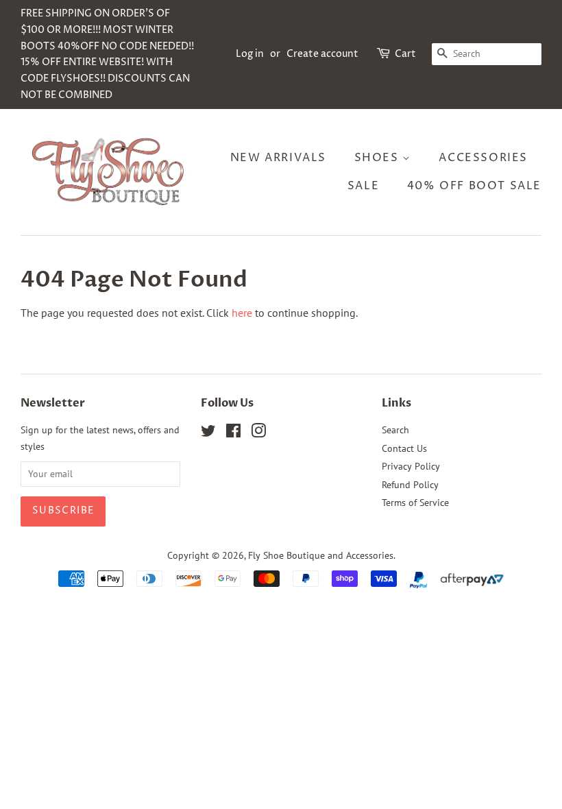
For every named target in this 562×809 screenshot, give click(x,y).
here (242, 312)
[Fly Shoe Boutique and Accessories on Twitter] (208, 433)
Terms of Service (415, 502)
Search (395, 430)
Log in (250, 53)
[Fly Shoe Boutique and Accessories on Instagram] (258, 433)
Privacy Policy (411, 466)
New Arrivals (278, 157)
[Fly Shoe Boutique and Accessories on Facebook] (233, 433)
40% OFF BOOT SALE (474, 185)
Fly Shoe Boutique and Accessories (320, 555)
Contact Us (404, 448)
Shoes (378, 157)
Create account (322, 53)
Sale (363, 185)
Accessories (483, 157)
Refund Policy (410, 485)
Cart (405, 53)
